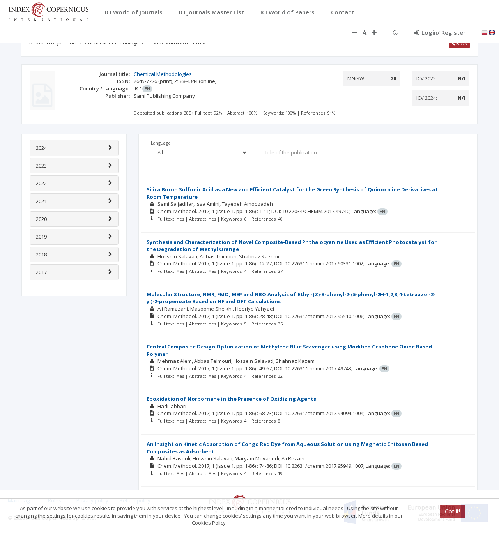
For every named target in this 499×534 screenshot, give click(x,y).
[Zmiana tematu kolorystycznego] (395, 32)
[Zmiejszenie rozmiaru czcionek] (350, 32)
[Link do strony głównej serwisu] (48, 10)
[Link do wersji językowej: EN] (492, 31)
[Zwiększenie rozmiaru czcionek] (378, 32)
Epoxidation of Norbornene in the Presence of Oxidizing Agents (231, 398)
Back (461, 43)
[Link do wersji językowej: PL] (484, 31)
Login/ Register (443, 32)
